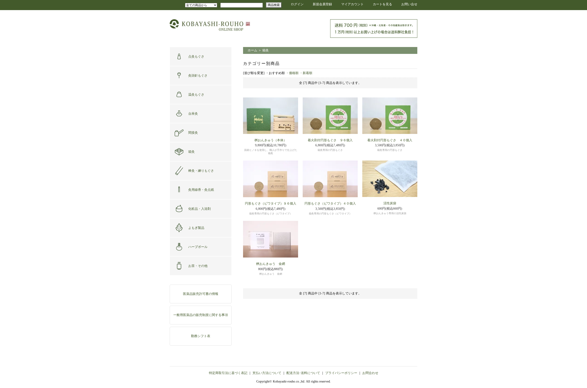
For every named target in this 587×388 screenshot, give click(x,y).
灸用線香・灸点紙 (201, 189)
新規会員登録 (322, 4)
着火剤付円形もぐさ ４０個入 (389, 140)
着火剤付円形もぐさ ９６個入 (330, 140)
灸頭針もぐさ (198, 75)
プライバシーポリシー (341, 373)
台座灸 (193, 113)
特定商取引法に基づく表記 (228, 373)
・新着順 (305, 73)
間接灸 (193, 132)
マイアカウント (352, 4)
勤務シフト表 (200, 336)
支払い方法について (266, 373)
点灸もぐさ (196, 56)
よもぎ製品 (196, 228)
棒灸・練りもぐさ (201, 170)
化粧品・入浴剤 (199, 209)
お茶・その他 (198, 266)
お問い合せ (409, 4)
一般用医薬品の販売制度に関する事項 (200, 315)
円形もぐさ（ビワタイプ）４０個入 (330, 203)
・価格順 (292, 73)
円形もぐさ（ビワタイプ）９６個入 (270, 203)
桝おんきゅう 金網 (270, 264)
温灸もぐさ (196, 94)
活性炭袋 (389, 203)
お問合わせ (370, 373)
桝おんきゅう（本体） (271, 140)
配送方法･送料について (303, 373)
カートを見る (382, 4)
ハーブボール (198, 247)
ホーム (252, 50)
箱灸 (191, 151)
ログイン (297, 4)
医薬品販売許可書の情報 (200, 294)
